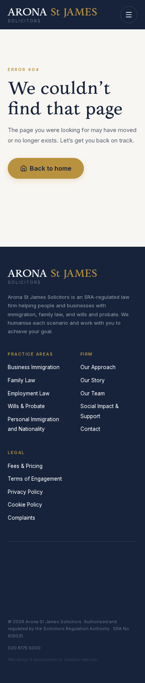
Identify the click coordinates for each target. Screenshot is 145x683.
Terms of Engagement (35, 479)
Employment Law (28, 393)
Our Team (92, 393)
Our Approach (98, 367)
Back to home (51, 168)
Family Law (21, 380)
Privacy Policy (25, 492)
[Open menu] (128, 14)
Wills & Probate (26, 406)
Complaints (21, 518)
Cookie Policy (25, 505)
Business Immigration (34, 367)
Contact (90, 429)
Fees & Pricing (25, 466)
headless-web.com (81, 659)
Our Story (92, 380)
